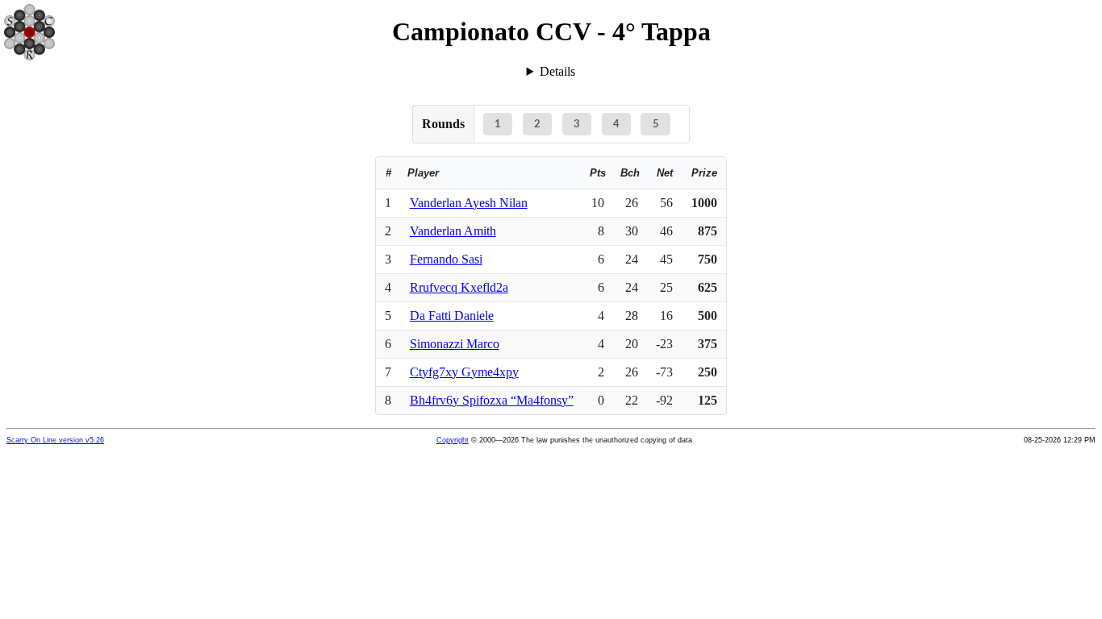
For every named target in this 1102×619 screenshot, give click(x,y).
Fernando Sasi (446, 259)
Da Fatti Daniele (452, 315)
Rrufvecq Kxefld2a (459, 287)
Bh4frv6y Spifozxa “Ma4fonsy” (492, 400)
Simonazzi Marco (454, 344)
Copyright (452, 440)
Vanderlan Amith (453, 231)
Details (557, 71)
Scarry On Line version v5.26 (55, 440)
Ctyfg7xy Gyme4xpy (464, 372)
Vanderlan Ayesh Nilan (469, 203)
